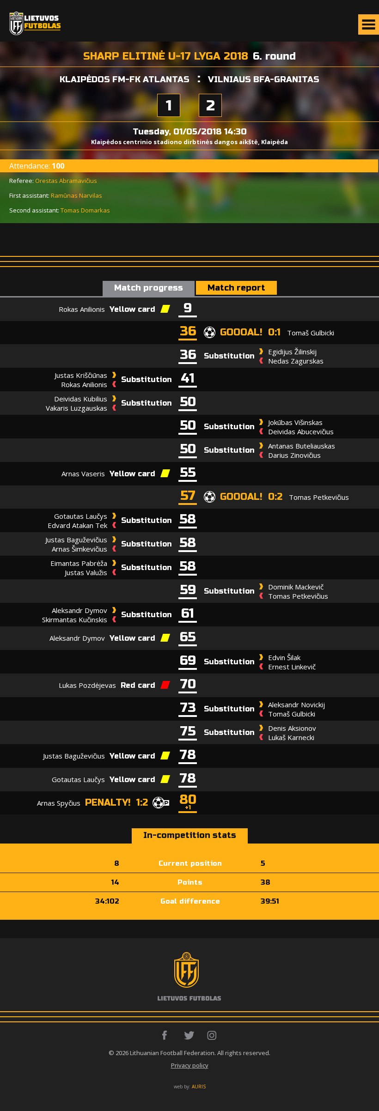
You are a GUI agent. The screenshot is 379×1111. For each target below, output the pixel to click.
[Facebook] (167, 1035)
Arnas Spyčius (58, 802)
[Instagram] (212, 1035)
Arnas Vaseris (83, 473)
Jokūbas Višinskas (295, 422)
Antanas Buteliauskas (301, 445)
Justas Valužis (86, 572)
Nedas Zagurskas (296, 360)
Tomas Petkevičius (319, 497)
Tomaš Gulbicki (310, 332)
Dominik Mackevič (296, 586)
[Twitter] (190, 1035)
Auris (199, 1086)
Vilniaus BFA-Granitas (263, 79)
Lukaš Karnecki (291, 737)
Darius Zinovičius (294, 455)
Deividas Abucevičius (301, 431)
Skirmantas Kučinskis (74, 619)
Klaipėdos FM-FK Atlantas (125, 79)
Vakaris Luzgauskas (76, 408)
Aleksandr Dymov (79, 610)
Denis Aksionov (292, 728)
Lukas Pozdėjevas (87, 685)
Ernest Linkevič (292, 666)
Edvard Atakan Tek (77, 525)
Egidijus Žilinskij (292, 351)
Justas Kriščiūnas (81, 375)
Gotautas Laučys (80, 516)
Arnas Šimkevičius (79, 548)
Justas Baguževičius (76, 539)
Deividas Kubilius (80, 398)
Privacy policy (189, 1065)
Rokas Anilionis (82, 309)
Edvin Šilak (284, 657)
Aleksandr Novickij (296, 704)
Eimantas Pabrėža (78, 563)
